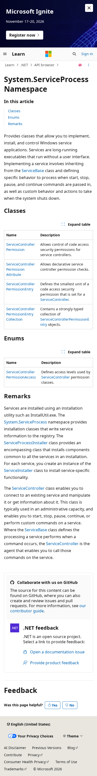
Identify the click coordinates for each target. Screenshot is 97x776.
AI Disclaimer (15, 747)
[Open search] (74, 53)
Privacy (34, 755)
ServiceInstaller (18, 470)
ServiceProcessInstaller (26, 442)
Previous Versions (46, 747)
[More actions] (88, 65)
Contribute (13, 755)
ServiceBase (33, 170)
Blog (71, 747)
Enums (13, 117)
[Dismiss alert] (89, 8)
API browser (44, 65)
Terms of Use (66, 761)
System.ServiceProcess (25, 422)
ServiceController (54, 299)
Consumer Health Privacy (25, 761)
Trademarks (14, 769)
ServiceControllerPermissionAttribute (20, 269)
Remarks (15, 123)
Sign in (87, 53)
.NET (24, 65)
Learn (9, 65)
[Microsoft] (48, 54)
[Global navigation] (5, 53)
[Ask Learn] (80, 65)
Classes (14, 111)
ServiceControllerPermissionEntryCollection (20, 314)
